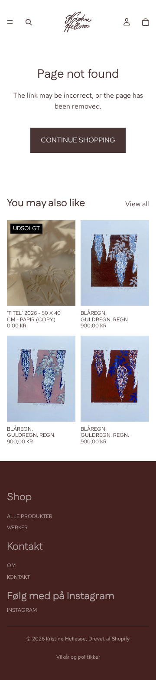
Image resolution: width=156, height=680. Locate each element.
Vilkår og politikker (78, 657)
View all (137, 203)
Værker (17, 527)
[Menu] (10, 22)
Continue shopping (78, 140)
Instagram (22, 610)
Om (11, 565)
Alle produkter (29, 516)
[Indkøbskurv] (145, 22)
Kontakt (18, 577)
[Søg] (28, 22)
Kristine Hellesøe (66, 638)
